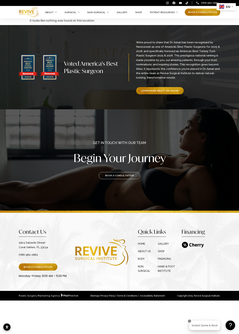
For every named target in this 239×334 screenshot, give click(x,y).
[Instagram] (167, 3)
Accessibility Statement (152, 295)
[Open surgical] (78, 12)
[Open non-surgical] (108, 12)
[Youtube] (180, 3)
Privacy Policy (107, 295)
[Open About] (56, 12)
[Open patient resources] (177, 12)
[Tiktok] (186, 3)
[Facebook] (174, 3)
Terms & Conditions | (128, 295)
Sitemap (94, 295)
